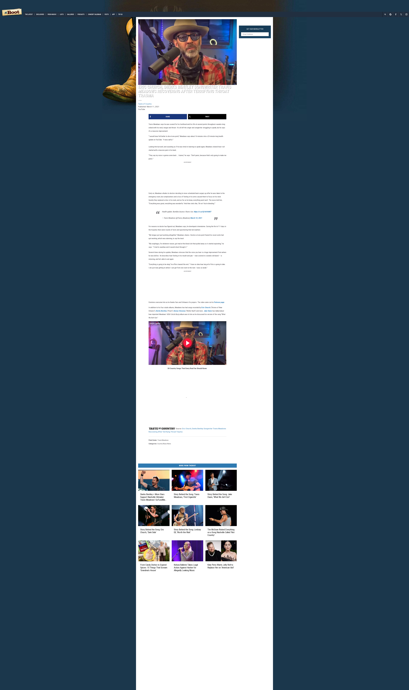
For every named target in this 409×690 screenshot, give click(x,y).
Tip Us (120, 14)
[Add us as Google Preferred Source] (390, 14)
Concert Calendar (94, 14)
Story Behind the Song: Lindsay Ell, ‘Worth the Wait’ (187, 531)
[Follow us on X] (401, 14)
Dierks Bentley (161, 311)
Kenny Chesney (179, 311)
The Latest (29, 14)
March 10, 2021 (196, 218)
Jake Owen (208, 311)
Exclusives (40, 14)
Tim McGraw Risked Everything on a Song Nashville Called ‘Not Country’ (220, 532)
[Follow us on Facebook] (395, 14)
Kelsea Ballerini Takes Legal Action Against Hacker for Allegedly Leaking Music (186, 568)
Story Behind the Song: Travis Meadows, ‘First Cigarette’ (186, 495)
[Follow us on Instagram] (406, 14)
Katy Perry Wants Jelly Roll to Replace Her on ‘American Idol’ (220, 566)
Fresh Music (52, 14)
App (113, 14)
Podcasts (81, 14)
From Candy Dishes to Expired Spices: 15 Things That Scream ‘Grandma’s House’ (153, 568)
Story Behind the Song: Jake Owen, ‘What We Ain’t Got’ (219, 495)
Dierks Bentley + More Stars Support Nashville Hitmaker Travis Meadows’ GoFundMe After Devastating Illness (152, 497)
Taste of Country (145, 104)
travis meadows (163, 440)
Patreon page (219, 302)
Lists (62, 14)
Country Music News (164, 444)
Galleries (70, 14)
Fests (107, 14)
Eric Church (205, 307)
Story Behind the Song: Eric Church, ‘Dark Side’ (152, 531)
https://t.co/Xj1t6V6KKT (202, 212)
